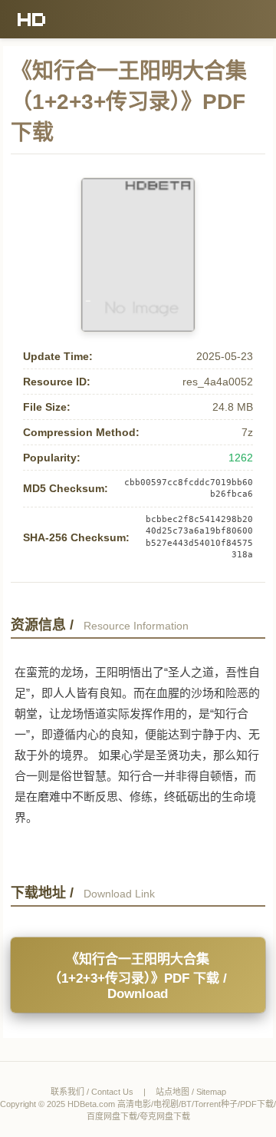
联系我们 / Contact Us (92, 1091)
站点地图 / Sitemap (191, 1091)
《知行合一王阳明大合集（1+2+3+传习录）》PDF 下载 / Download (137, 976)
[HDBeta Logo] (31, 19)
